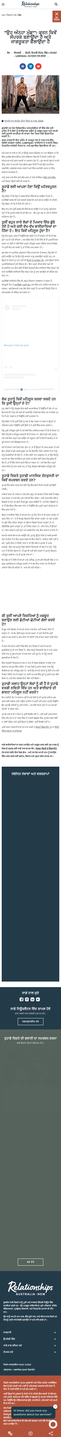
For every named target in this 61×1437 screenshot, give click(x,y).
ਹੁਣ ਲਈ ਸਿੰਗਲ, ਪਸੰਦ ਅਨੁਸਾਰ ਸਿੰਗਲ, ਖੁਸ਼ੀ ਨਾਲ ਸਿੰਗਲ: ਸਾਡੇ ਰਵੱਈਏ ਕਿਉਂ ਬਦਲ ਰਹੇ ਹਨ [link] (29, 1233)
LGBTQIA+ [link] (21, 56)
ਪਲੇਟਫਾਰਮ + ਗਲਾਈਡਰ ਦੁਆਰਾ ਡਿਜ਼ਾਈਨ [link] (19, 1369)
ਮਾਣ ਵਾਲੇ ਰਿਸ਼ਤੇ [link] (15, 954)
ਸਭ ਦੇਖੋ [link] (30, 1262)
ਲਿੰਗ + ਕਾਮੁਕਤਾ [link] (50, 52)
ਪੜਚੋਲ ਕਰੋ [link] (20, 837)
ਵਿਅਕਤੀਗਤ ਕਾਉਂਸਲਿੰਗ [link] (19, 892)
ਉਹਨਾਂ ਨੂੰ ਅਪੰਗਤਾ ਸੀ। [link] (36, 260)
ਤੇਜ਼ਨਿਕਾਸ (56, 18)
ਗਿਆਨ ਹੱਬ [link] (11, 15)
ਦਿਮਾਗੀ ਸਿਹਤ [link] (37, 52)
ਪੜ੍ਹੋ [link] (19, 1105)
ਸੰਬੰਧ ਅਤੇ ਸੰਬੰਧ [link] (49, 177)
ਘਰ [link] (3, 15)
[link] (4, 4)
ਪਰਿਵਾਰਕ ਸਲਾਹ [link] (16, 829)
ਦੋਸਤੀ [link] (27, 52)
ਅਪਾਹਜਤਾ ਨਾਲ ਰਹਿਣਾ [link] (37, 56)
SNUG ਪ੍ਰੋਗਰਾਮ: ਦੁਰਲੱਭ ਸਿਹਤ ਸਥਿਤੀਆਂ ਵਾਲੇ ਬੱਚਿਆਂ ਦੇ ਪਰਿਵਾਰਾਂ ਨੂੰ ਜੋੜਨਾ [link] (29, 1096)
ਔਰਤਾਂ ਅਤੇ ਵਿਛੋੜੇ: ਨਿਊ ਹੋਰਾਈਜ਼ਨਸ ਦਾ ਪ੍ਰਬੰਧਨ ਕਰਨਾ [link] (29, 1164)
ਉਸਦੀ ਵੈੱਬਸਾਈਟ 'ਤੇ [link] (43, 727)
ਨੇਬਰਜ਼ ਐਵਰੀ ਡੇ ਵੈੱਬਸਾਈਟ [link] (46, 748)
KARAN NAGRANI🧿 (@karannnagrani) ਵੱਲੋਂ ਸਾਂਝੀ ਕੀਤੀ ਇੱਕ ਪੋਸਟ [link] (32, 389)
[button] (23, 66)
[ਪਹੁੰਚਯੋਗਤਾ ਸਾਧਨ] (10, 1433)
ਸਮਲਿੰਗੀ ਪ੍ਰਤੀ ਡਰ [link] (22, 284)
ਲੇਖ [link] (8, 52)
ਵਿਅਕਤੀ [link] (17, 52)
